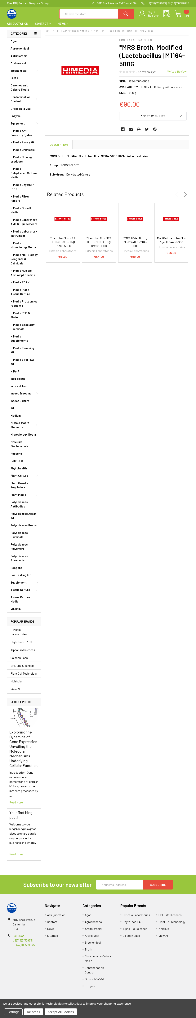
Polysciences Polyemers (19, 546)
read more (16, 802)
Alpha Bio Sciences (23, 650)
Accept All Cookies (61, 1012)
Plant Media (18, 494)
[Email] (130, 129)
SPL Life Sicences (22, 665)
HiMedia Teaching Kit (22, 350)
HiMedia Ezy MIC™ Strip (22, 187)
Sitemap (52, 935)
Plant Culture (19, 475)
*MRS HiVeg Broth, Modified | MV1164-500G (135, 242)
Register (153, 15)
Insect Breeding (21, 393)
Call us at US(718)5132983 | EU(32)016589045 (24, 940)
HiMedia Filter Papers (20, 198)
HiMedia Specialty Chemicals (22, 327)
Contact (41, 23)
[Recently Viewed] (169, 14)
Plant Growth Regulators (19, 485)
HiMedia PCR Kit (21, 282)
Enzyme (16, 116)
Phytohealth (19, 468)
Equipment (18, 123)
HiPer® (15, 371)
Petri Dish (17, 461)
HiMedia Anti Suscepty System (22, 133)
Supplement (19, 582)
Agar (14, 41)
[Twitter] (146, 129)
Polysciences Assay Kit (23, 516)
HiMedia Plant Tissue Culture (20, 292)
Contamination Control (20, 99)
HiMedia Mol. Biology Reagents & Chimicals (24, 259)
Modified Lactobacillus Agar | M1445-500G (171, 240)
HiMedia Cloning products (21, 159)
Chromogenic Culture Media (20, 87)
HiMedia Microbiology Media (23, 245)
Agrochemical (20, 48)
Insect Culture (20, 400)
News (62, 23)
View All (15, 689)
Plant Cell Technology (24, 673)
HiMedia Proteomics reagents (24, 303)
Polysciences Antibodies (19, 504)
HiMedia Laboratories (19, 632)
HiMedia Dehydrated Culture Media (24, 173)
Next (184, 194)
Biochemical (19, 70)
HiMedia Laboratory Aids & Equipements (24, 222)
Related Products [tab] (65, 194)
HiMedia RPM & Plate (20, 315)
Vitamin (16, 609)
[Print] (138, 129)
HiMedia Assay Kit (22, 142)
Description (59, 144)
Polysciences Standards (19, 558)
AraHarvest (18, 63)
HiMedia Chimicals (23, 149)
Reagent (16, 567)
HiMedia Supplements (19, 338)
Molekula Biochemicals (19, 444)
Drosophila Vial (21, 108)
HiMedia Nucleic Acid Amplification (23, 273)
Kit (12, 408)
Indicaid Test (19, 386)
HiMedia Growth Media (21, 210)
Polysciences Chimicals (19, 535)
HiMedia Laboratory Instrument (24, 233)
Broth (14, 78)
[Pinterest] (154, 129)
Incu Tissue (18, 378)
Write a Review (177, 71)
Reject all (33, 1012)
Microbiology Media (23, 434)
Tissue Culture (20, 589)
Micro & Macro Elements (20, 425)
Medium (16, 415)
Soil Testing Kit (21, 575)
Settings (13, 1012)
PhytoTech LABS (21, 642)
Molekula (16, 681)
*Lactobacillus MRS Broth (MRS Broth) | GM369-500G (62, 242)
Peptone (16, 453)
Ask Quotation (17, 23)
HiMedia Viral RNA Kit (22, 362)
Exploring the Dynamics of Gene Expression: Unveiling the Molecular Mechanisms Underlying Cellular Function (23, 749)
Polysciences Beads (24, 525)
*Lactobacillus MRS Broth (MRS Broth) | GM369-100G (99, 242)
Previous (177, 194)
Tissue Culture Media (20, 599)
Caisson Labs (19, 657)
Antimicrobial (19, 56)
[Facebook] (122, 129)
